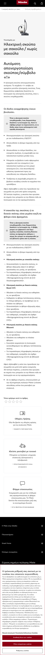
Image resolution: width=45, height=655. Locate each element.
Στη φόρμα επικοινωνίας (23, 507)
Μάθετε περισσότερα (23, 429)
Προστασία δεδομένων (23, 633)
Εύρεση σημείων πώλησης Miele (18, 563)
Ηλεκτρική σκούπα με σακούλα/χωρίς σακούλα (11, 9)
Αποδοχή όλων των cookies (22, 637)
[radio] (6, 401)
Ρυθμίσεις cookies (22, 650)
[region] (22, 610)
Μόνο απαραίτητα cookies (23, 644)
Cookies (35, 633)
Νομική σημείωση (8, 633)
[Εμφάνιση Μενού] (5, 3)
